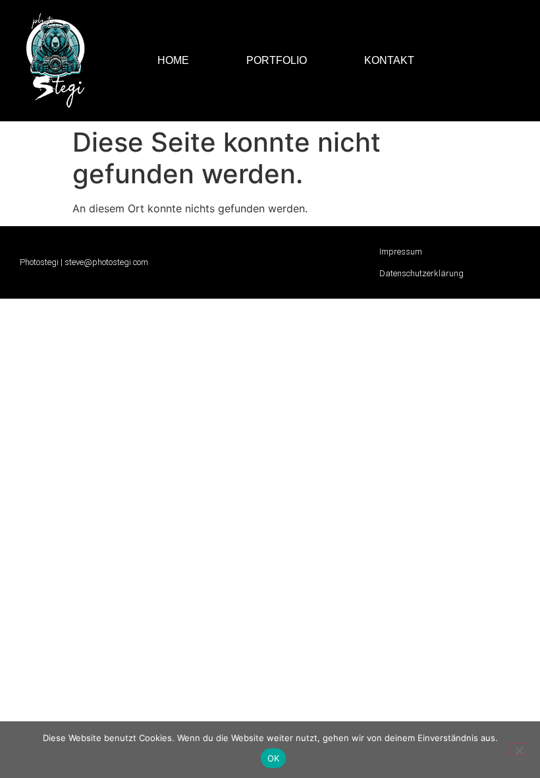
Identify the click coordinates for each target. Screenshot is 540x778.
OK (273, 758)
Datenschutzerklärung (421, 273)
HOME (173, 60)
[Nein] (519, 749)
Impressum (400, 251)
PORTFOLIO (276, 60)
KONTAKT (389, 60)
